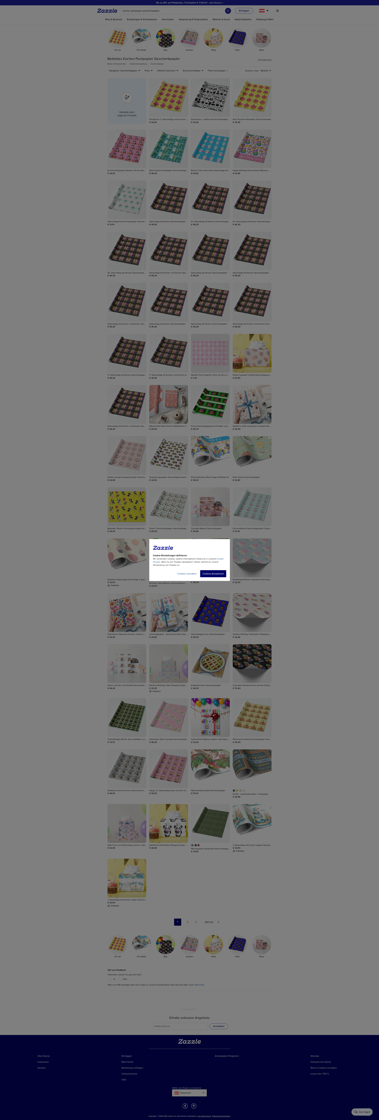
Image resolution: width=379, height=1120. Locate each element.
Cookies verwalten (187, 573)
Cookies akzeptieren (213, 573)
